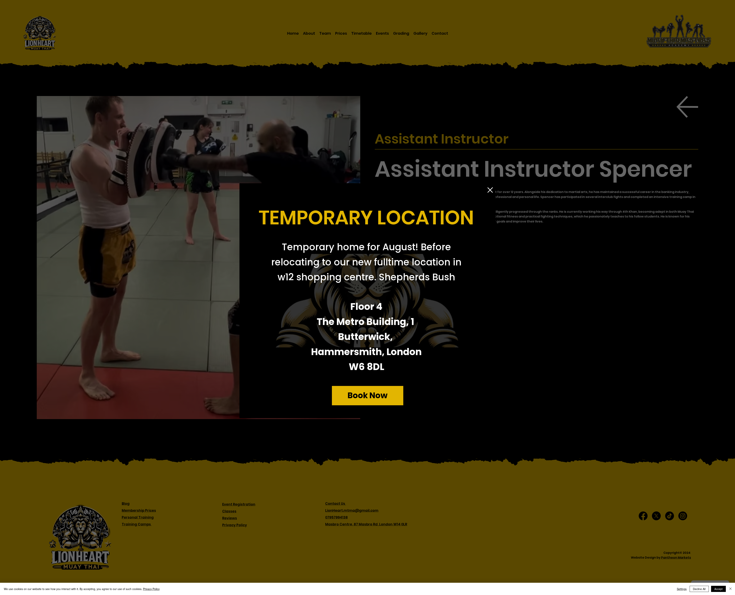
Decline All (699, 589)
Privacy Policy (151, 589)
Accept (718, 589)
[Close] (730, 589)
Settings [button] (682, 589)
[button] (490, 190)
